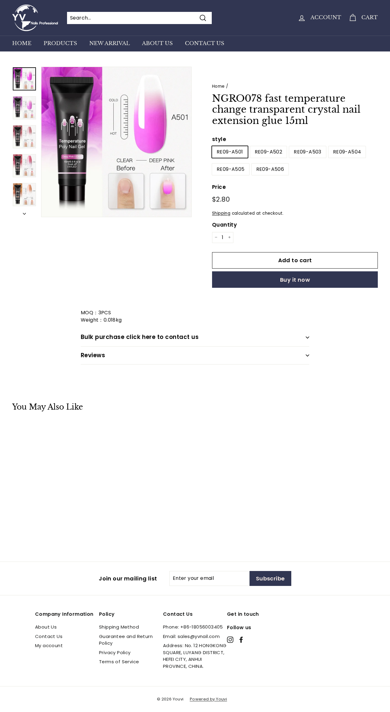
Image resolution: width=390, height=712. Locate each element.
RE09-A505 (231, 169)
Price (219, 187)
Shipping (221, 213)
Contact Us (204, 43)
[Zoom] (116, 142)
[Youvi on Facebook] (241, 639)
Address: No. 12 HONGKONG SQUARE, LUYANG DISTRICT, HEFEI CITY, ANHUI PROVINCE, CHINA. (195, 655)
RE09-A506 (270, 169)
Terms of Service (119, 661)
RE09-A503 (307, 151)
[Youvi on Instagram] (230, 639)
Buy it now (295, 280)
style (219, 139)
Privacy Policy (115, 652)
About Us (157, 43)
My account (49, 645)
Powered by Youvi (208, 699)
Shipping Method (119, 627)
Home (21, 43)
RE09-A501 (230, 151)
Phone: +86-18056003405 (193, 627)
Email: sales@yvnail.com (191, 636)
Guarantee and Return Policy (126, 640)
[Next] (24, 212)
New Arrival (109, 43)
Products (60, 43)
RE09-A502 (268, 151)
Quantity (224, 224)
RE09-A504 (347, 151)
